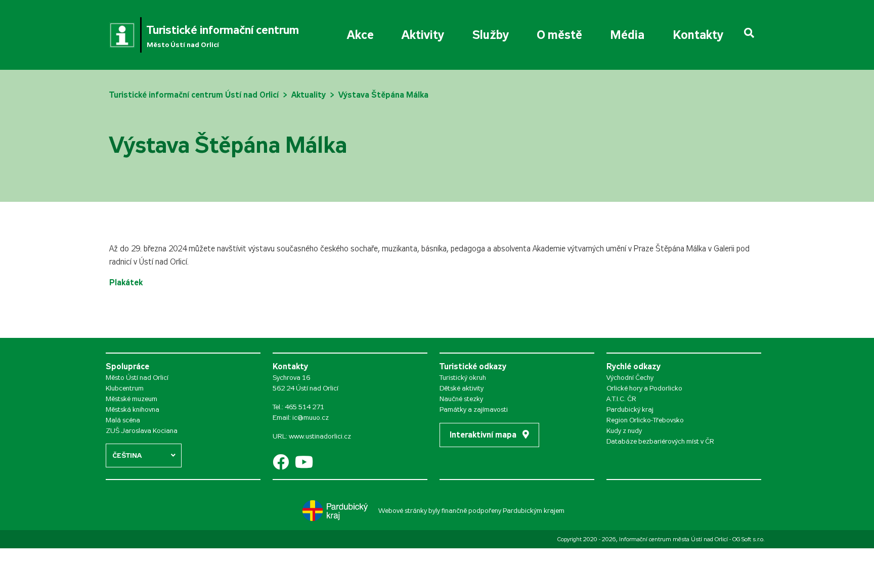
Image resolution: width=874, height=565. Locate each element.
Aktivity (423, 35)
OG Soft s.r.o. (748, 539)
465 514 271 (304, 407)
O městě (559, 35)
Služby (490, 35)
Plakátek (126, 282)
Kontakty (698, 35)
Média (627, 35)
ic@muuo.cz (310, 417)
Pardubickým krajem (533, 510)
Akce (360, 35)
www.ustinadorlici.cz (320, 436)
